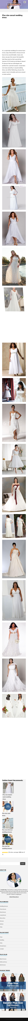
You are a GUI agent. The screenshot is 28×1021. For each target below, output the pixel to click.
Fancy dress (2, 918)
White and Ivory (3, 962)
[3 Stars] (5, 852)
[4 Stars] (6, 852)
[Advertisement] (14, 34)
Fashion (1, 924)
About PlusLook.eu (14, 896)
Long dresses (3, 915)
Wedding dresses (4, 906)
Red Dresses (3, 964)
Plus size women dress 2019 (17, 1019)
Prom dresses (3, 909)
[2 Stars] (4, 852)
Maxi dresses (3, 912)
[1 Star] (2, 852)
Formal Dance (3, 946)
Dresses (2, 921)
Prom (1, 937)
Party (1, 927)
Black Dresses (3, 959)
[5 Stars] (7, 852)
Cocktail (2, 948)
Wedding (2, 940)
